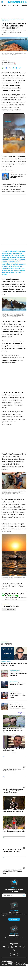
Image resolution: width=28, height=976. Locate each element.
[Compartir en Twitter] (9, 67)
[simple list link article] (14, 654)
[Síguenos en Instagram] (12, 947)
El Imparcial (5, 19)
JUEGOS (4, 5)
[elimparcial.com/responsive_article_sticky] (27, 965)
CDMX (9, 5)
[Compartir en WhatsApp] (3, 67)
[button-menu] (2, 2)
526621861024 (14, 912)
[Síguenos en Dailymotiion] (14, 950)
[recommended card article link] (5, 176)
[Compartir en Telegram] (13, 67)
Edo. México (16, 5)
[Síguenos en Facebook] (4, 947)
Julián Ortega (6, 60)
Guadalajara (24, 5)
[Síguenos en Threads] (24, 947)
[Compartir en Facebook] (6, 67)
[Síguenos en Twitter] (8, 947)
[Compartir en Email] (16, 67)
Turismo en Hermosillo (9, 609)
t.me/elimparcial (14, 935)
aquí (16, 599)
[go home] (14, 961)
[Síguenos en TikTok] (20, 947)
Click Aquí (14, 919)
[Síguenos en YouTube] (16, 946)
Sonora (12, 19)
